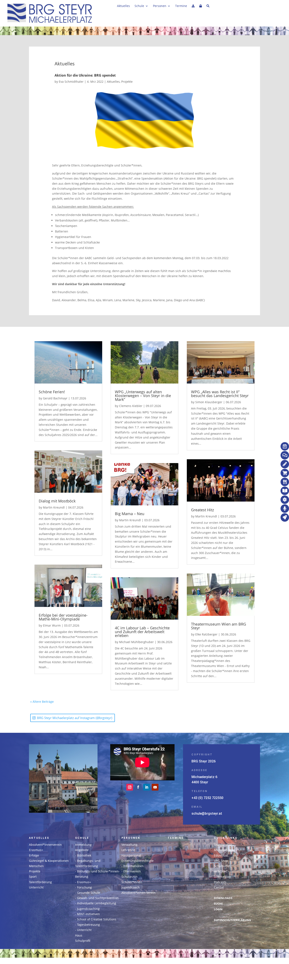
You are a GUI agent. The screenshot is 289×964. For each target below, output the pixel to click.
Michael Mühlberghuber (136, 642)
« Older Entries (64, 702)
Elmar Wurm (52, 625)
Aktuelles (123, 6)
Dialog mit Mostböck (57, 500)
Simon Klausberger (208, 402)
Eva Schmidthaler (71, 82)
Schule (139, 6)
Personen (159, 6)
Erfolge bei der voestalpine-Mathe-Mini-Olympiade (63, 617)
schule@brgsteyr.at (206, 813)
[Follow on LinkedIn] (146, 787)
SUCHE (218, 903)
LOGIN (218, 909)
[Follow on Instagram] (129, 787)
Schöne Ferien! (52, 391)
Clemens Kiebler (130, 406)
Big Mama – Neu (129, 513)
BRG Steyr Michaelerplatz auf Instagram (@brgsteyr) (74, 718)
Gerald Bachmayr (55, 398)
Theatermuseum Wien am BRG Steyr (218, 626)
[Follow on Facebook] (138, 787)
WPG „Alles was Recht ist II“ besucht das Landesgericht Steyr (220, 393)
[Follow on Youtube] (155, 787)
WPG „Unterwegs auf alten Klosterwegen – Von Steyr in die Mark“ (143, 395)
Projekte (127, 82)
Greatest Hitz (202, 509)
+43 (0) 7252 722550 (207, 798)
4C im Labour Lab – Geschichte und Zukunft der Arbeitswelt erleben (142, 631)
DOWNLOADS (223, 898)
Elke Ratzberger (206, 634)
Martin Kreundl (54, 507)
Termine (181, 6)
